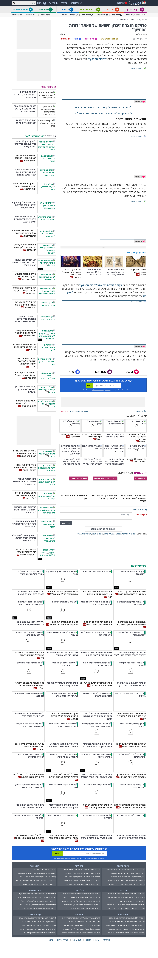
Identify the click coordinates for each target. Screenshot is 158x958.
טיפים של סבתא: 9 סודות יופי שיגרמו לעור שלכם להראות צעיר (82, 873)
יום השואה (95, 534)
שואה (130, 534)
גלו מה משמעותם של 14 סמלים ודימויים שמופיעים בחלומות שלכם (37, 897)
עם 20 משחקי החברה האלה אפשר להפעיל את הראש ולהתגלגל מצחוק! (35, 880)
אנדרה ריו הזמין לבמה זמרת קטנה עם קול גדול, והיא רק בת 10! (126, 908)
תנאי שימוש (107, 390)
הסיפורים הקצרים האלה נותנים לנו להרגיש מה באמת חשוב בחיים (37, 908)
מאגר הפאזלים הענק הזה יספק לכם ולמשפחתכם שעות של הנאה (37, 873)
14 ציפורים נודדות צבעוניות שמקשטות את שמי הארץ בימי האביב (81, 897)
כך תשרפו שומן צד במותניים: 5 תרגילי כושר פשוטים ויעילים (39, 922)
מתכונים (111, 9)
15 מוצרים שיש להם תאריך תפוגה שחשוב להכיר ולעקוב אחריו (82, 884)
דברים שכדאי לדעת (123, 20)
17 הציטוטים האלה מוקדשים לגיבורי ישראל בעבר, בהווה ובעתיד (37, 918)
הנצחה (111, 534)
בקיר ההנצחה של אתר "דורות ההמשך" (100, 285)
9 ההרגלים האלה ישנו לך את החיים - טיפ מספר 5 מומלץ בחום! (126, 897)
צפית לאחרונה (31, 15)
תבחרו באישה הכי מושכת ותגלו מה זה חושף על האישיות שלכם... (37, 905)
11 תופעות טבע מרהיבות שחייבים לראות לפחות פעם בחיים (83, 908)
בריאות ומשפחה (88, 9)
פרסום (50, 940)
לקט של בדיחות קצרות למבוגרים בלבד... (44, 869)
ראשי (145, 20)
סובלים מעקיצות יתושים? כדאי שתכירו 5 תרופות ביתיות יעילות (82, 877)
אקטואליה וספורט (35, 914)
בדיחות (65, 9)
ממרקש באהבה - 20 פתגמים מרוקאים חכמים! (131, 901)
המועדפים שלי (17, 15)
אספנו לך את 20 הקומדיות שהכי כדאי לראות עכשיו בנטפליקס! (126, 918)
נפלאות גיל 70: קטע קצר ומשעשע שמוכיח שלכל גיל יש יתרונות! (126, 894)
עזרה (63, 3)
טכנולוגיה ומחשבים (68, 15)
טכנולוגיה (79, 914)
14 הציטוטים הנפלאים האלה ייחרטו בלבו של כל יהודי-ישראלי (38, 901)
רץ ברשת (129, 15)
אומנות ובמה (86, 15)
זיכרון (123, 534)
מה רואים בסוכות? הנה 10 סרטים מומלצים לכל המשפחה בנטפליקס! (124, 925)
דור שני (88, 534)
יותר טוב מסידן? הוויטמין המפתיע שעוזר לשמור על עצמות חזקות (125, 869)
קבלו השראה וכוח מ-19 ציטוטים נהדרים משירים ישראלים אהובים (125, 922)
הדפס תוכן (139, 411)
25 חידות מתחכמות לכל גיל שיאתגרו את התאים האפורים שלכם (38, 877)
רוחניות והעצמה (21, 9)
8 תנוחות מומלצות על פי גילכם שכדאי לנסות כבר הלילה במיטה (82, 869)
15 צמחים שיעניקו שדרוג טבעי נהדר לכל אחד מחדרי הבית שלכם (81, 901)
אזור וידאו (121, 3)
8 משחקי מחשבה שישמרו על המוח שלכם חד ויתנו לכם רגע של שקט (80, 918)
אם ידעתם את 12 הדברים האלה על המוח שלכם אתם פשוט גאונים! (81, 933)
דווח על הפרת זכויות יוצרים (79, 411)
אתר (126, 534)
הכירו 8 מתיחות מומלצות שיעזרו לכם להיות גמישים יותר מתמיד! (38, 929)
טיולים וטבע (101, 15)
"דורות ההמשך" (97, 59)
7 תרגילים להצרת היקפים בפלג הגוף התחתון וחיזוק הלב (40, 933)
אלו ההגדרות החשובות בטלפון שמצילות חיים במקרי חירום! (83, 922)
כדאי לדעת (43, 9)
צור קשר (52, 3)
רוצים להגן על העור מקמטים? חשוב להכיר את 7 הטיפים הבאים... (81, 880)
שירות (101, 534)
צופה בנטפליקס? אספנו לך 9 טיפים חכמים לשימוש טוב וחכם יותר (81, 929)
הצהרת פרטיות (62, 940)
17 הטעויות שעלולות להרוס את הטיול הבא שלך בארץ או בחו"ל (82, 905)
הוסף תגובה (66, 523)
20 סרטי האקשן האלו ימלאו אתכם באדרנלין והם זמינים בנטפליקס (125, 929)
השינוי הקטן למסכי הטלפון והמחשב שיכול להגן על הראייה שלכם (81, 925)
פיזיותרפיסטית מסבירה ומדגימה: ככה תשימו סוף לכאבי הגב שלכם (125, 905)
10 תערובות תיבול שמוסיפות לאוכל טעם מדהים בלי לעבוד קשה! (125, 880)
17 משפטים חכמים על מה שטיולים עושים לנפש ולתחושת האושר (81, 894)
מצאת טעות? (64, 411)
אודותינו (88, 940)
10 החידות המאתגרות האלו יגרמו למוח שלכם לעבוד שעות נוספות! (37, 884)
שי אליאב (139, 34)
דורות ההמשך (81, 534)
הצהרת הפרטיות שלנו (98, 390)
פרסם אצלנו (74, 3)
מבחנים (139, 473)
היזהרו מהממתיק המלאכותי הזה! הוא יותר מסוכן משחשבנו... (127, 873)
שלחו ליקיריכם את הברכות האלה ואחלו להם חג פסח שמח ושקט (37, 894)
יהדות (135, 534)
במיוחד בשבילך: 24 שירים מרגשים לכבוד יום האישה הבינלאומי (126, 933)
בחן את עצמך (133, 9)
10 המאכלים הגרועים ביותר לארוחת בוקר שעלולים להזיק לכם (126, 884)
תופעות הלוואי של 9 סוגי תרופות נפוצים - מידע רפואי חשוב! (127, 877)
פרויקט (106, 534)
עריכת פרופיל (45, 15)
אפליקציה (118, 534)
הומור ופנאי (116, 15)
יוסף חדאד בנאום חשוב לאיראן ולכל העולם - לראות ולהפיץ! (39, 925)
